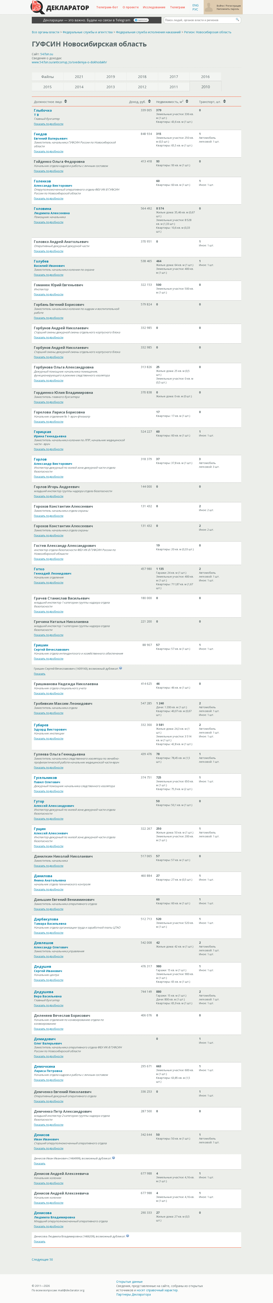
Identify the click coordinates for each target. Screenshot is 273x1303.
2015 (47, 86)
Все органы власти (45, 32)
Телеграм (177, 7)
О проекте (131, 7)
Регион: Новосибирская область (207, 32)
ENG (195, 5)
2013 (110, 86)
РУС (195, 9)
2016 (205, 76)
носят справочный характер (157, 1290)
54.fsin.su (46, 54)
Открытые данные (129, 1282)
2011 (174, 86)
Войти (220, 5)
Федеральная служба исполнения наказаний (148, 32)
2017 (174, 76)
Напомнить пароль (228, 8)
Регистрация (233, 5)
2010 (205, 86)
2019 (110, 76)
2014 (79, 86)
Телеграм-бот (107, 7)
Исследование (154, 7)
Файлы (47, 76)
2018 (142, 76)
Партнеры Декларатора (133, 1294)
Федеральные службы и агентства (88, 32)
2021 (79, 76)
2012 (142, 86)
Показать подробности (48, 124)
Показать (39, 674)
